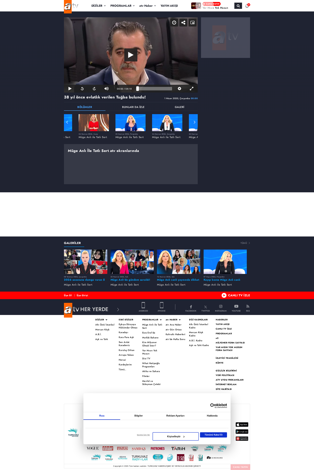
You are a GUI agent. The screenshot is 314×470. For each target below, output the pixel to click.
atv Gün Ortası (174, 329)
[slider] (154, 89)
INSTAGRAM (221, 310)
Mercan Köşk (102, 329)
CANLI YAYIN (240, 467)
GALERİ (179, 107)
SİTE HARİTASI (224, 389)
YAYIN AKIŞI (169, 6)
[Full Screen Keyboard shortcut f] (192, 89)
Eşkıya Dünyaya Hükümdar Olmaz (128, 326)
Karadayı (123, 332)
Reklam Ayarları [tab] (175, 415)
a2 (217, 338)
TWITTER (205, 310)
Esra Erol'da (148, 332)
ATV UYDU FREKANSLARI (230, 379)
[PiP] (192, 22)
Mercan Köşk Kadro (196, 334)
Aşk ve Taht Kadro (199, 345)
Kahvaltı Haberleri (175, 334)
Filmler (146, 376)
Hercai (122, 359)
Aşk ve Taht (101, 339)
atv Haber (145, 6)
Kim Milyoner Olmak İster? (149, 344)
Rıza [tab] (101, 415)
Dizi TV (146, 358)
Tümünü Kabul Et (213, 435)
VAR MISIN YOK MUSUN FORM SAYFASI (229, 349)
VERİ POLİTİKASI (225, 375)
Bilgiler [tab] (138, 415)
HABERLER (221, 319)
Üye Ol (68, 295)
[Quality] (179, 89)
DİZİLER (97, 6)
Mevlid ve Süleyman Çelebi (151, 383)
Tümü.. (122, 369)
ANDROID (143, 310)
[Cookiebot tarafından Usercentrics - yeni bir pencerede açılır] (212, 405)
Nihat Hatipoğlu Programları (151, 365)
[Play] (130, 54)
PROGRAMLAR (120, 6)
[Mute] (106, 89)
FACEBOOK (190, 310)
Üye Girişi (82, 295)
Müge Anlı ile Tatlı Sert (152, 326)
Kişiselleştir (174, 436)
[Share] (183, 22)
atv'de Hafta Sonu (175, 339)
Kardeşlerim (125, 364)
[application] (131, 55)
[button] (67, 122)
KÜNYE (220, 362)
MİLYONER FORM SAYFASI (230, 342)
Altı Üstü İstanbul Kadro (198, 326)
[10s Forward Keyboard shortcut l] (94, 89)
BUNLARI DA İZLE (133, 107)
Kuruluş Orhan (127, 350)
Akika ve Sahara (151, 371)
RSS (248, 310)
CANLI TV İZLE (239, 295)
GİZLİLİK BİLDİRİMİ (226, 370)
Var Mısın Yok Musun (149, 352)
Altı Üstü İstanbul (104, 324)
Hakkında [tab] (212, 415)
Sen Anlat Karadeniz (124, 344)
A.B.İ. (98, 334)
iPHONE (162, 310)
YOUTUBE (236, 310)
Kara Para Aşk (126, 337)
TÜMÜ (244, 243)
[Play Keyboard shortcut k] (70, 89)
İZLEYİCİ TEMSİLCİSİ (227, 358)
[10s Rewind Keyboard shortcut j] (82, 89)
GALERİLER (72, 243)
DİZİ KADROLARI (198, 319)
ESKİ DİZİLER (126, 319)
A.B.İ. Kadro (195, 340)
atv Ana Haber (174, 324)
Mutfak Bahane (150, 337)
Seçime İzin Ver (143, 435)
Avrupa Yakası (126, 355)
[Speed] (174, 22)
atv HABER (171, 319)
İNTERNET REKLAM (226, 384)
